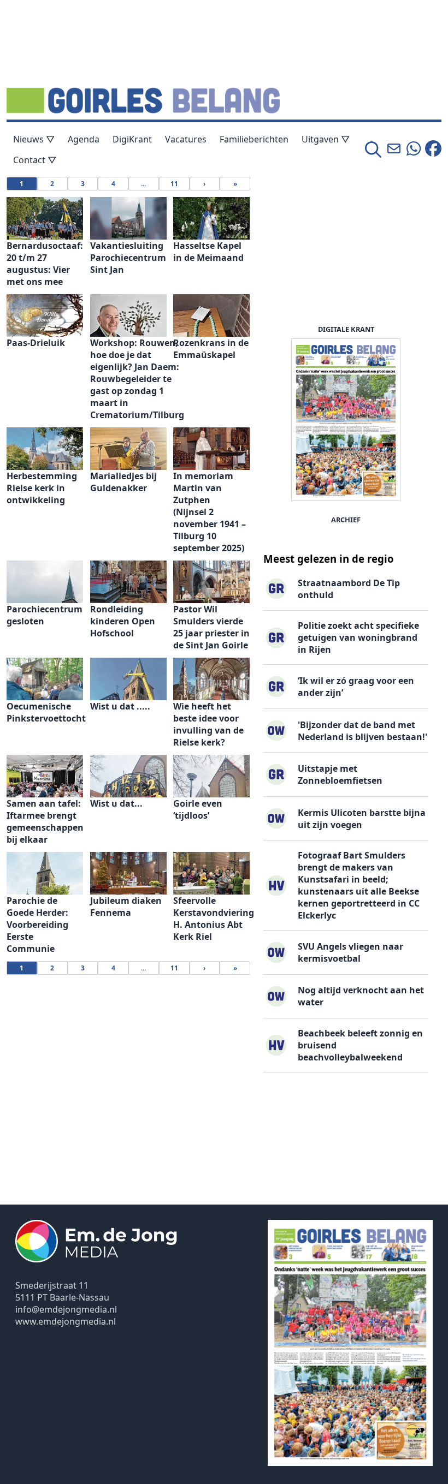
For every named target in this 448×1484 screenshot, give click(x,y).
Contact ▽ (34, 160)
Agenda (83, 139)
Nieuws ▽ (34, 139)
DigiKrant (132, 139)
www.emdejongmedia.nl (65, 1321)
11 (174, 183)
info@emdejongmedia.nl (66, 1309)
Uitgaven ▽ (326, 139)
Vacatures (186, 139)
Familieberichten (254, 139)
